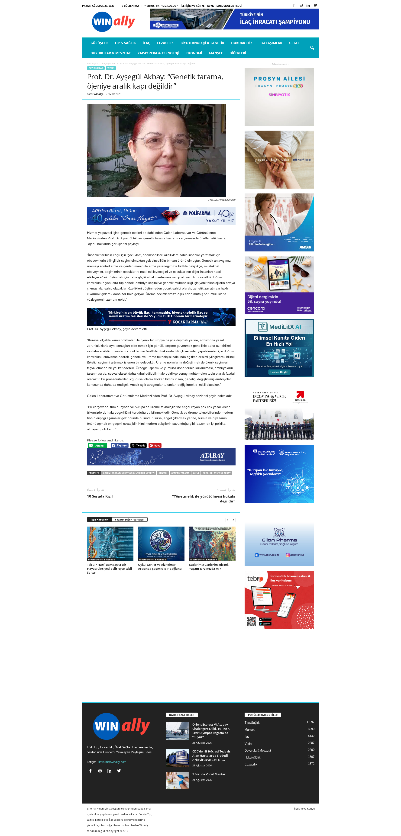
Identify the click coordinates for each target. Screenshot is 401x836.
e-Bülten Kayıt (132, 5)
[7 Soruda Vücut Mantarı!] (177, 780)
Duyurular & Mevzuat (111, 53)
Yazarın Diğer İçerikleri (129, 519)
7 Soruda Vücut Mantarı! (209, 774)
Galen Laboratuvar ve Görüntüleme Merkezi (129, 473)
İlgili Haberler (99, 519)
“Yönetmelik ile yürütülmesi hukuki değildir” (203, 498)
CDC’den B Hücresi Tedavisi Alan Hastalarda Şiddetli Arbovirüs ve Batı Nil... (211, 755)
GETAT (294, 43)
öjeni (196, 473)
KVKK (210, 5)
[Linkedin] (308, 5)
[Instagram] (301, 5)
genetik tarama (180, 473)
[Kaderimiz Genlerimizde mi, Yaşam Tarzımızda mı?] (212, 544)
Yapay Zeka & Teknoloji (158, 53)
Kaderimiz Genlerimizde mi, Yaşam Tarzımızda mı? (209, 567)
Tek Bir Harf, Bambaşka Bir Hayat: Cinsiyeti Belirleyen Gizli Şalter (109, 569)
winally (98, 94)
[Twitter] (315, 5)
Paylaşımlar (270, 43)
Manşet (216, 53)
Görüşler (99, 43)
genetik (162, 473)
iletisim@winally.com (112, 762)
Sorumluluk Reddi (229, 5)
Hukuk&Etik (241, 43)
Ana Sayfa (92, 63)
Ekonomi (194, 53)
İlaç (146, 43)
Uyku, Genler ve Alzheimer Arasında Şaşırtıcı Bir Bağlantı (160, 567)
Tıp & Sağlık (125, 43)
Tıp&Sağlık (252, 722)
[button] (312, 48)
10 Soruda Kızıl (100, 496)
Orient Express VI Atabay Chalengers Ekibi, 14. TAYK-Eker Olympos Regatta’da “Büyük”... (211, 730)
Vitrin (110, 68)
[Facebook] (294, 5)
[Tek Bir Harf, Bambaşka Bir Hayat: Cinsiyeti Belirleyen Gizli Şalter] (110, 544)
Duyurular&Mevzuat (258, 750)
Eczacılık (165, 43)
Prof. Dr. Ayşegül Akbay (217, 473)
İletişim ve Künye (192, 5)
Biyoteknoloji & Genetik (202, 43)
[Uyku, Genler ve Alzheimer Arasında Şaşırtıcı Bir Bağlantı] (161, 544)
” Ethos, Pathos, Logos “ (161, 5)
